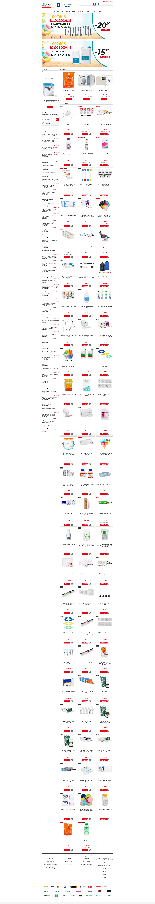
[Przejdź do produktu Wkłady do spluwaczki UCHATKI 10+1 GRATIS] (68, 444)
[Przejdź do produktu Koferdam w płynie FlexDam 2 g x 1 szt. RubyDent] (68, 594)
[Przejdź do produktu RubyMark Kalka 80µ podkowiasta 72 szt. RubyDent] (86, 206)
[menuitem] (56, 11)
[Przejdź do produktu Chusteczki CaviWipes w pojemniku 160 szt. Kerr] (104, 415)
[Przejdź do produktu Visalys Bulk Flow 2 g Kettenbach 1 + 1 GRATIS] (86, 237)
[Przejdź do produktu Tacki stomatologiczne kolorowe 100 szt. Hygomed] (68, 356)
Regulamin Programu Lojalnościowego (50, 864)
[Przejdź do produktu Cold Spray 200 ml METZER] (104, 297)
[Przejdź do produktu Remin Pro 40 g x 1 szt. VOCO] (68, 297)
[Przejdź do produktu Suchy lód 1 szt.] (68, 505)
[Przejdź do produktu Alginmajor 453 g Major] (68, 830)
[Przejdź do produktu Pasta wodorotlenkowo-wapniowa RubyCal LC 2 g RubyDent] (86, 624)
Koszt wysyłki (68, 858)
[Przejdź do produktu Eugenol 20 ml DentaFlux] (104, 683)
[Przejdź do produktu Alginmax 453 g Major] (104, 145)
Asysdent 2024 (104, 868)
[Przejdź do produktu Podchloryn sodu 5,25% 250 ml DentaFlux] (86, 830)
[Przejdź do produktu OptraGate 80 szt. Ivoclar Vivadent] (86, 444)
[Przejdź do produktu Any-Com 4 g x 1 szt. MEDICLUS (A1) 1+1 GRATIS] (86, 268)
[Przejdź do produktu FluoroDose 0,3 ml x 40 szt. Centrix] (86, 565)
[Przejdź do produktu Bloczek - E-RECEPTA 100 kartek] (86, 771)
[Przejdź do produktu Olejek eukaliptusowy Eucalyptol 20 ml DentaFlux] (104, 712)
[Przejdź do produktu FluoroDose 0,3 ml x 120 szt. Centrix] (68, 565)
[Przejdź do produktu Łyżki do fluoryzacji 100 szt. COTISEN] (104, 356)
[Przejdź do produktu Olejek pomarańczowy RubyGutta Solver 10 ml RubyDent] (104, 653)
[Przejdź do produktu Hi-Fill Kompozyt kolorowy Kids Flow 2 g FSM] (104, 565)
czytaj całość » (56, 138)
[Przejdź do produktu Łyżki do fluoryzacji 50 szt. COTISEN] (68, 624)
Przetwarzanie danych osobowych (86, 864)
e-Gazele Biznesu (104, 876)
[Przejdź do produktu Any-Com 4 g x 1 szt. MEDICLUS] (86, 114)
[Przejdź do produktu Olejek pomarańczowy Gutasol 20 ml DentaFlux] (68, 742)
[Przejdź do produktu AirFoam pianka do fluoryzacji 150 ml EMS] (86, 505)
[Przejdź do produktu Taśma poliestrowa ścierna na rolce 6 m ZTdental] (68, 237)
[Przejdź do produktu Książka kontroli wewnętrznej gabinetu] (86, 386)
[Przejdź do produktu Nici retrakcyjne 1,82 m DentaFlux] (86, 712)
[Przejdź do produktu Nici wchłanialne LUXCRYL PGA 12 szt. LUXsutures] (68, 415)
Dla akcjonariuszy (104, 874)
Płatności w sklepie (68, 861)
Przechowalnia (86, 858)
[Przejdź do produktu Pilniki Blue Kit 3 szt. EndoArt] (104, 771)
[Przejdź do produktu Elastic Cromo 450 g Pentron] (104, 801)
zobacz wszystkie (45, 431)
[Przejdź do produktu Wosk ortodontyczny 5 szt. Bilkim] (86, 683)
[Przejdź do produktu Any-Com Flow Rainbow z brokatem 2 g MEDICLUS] (104, 114)
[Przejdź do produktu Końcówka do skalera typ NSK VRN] (68, 327)
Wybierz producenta (45, 71)
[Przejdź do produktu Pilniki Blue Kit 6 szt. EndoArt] (68, 801)
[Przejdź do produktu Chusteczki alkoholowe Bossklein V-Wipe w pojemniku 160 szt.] (86, 535)
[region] (77, 26)
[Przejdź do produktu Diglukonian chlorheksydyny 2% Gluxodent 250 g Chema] (68, 145)
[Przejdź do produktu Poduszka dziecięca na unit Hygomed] (104, 237)
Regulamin (51, 858)
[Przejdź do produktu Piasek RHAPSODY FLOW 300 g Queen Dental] (104, 175)
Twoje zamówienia (86, 861)
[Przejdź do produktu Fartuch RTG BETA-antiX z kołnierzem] (104, 268)
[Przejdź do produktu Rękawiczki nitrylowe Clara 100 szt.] (68, 206)
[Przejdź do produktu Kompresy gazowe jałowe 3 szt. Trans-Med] (86, 594)
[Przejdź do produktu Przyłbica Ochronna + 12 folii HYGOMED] (68, 114)
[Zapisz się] (57, 119)
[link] (77, 26)
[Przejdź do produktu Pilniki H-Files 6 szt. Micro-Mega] (104, 386)
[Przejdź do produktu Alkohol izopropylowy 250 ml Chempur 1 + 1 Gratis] (86, 475)
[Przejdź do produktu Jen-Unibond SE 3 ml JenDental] (68, 771)
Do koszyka (85, 286)
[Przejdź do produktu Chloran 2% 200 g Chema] (68, 535)
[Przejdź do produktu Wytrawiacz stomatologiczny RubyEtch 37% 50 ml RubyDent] (68, 268)
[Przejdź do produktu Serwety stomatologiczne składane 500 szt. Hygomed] (104, 206)
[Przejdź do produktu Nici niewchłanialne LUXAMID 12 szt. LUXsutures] (86, 327)
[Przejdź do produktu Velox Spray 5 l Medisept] (86, 356)
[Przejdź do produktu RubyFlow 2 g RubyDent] (86, 653)
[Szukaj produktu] (94, 4)
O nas (104, 879)
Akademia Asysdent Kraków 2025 (104, 865)
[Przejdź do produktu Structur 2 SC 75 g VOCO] (68, 683)
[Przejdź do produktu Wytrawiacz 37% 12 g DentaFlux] (68, 712)
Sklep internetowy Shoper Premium (77, 903)
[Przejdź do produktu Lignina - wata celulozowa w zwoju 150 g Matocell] (68, 475)
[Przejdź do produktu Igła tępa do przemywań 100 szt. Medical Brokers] (68, 175)
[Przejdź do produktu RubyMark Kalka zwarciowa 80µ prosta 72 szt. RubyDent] (104, 327)
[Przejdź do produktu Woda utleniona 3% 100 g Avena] (86, 297)
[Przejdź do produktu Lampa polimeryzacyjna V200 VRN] (104, 594)
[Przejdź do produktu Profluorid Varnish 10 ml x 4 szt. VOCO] (68, 653)
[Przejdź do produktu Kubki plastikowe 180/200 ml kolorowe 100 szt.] (104, 444)
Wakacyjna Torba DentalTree (51, 868)
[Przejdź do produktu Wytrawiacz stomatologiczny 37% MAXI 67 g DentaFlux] (86, 742)
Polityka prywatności (50, 861)
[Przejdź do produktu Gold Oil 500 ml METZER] (86, 145)
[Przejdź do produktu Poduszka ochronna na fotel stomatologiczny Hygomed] (86, 801)
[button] (72, 134)
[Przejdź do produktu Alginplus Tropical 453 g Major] (68, 386)
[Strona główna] (58, 6)
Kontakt (104, 877)
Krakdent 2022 (104, 871)
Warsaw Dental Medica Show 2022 (104, 863)
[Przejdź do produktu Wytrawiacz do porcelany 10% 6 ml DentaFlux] (104, 742)
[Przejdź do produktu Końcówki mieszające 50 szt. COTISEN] (86, 175)
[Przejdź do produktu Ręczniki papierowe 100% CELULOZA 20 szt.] (86, 415)
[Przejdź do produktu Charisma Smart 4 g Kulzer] (104, 505)
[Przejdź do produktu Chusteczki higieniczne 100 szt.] (104, 475)
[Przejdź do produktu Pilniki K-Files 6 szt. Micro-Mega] (104, 624)
